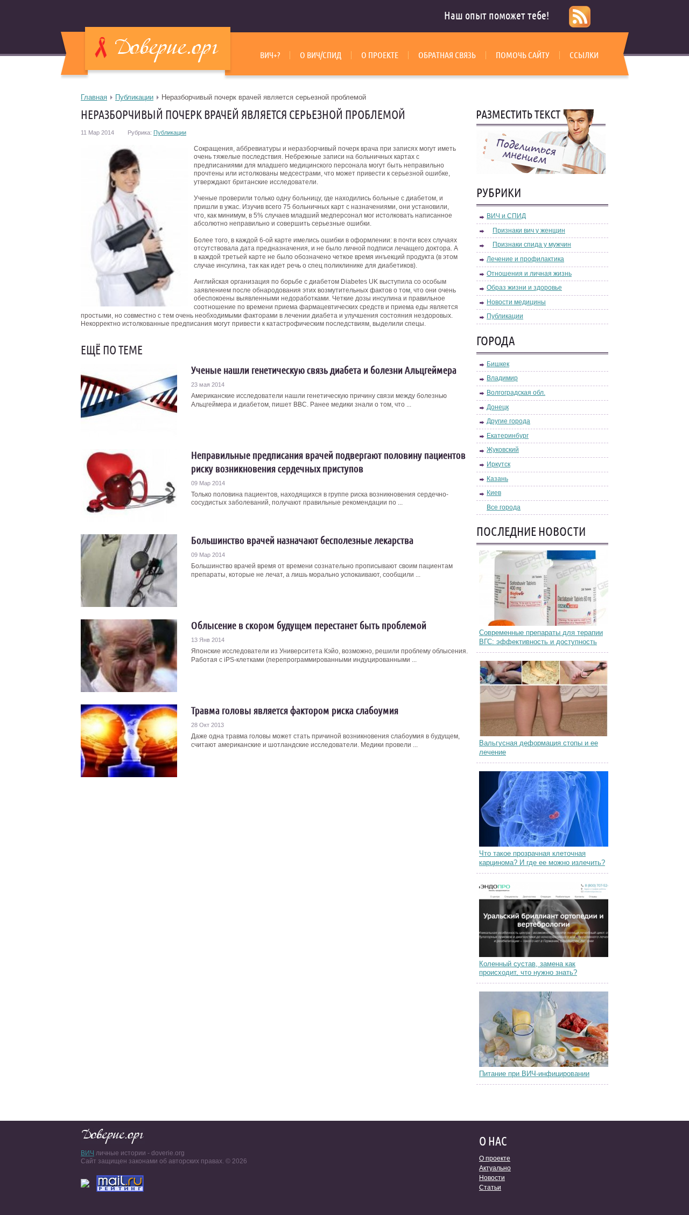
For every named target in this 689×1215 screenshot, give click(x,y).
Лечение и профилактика (525, 259)
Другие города (508, 421)
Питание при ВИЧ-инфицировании (534, 1074)
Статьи (490, 1187)
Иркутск (498, 464)
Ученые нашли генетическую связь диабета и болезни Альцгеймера (323, 370)
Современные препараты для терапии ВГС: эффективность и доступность (541, 637)
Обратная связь (447, 55)
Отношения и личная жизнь (529, 273)
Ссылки (584, 55)
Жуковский (503, 449)
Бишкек (498, 364)
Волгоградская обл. (516, 392)
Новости (492, 1178)
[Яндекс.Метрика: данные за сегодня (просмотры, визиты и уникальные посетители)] (85, 1183)
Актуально (495, 1168)
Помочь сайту (523, 55)
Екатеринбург (508, 435)
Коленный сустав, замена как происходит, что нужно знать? (528, 968)
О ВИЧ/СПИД (320, 55)
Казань (497, 479)
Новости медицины (516, 302)
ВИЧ (87, 1153)
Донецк (498, 407)
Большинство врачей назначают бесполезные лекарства (302, 540)
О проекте (379, 55)
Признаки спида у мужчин (532, 244)
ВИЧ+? (270, 55)
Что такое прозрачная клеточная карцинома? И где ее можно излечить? (542, 858)
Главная (94, 97)
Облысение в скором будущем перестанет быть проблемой (308, 625)
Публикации (134, 97)
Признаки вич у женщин (529, 230)
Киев (494, 493)
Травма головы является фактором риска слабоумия (294, 710)
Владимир (502, 378)
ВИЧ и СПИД (506, 216)
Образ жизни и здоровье (524, 287)
